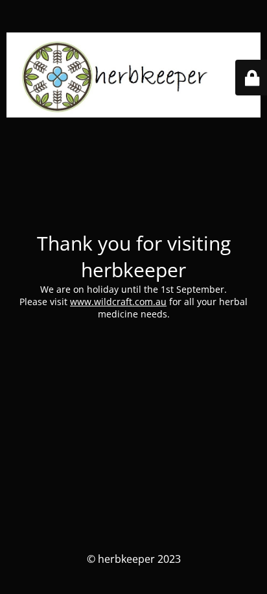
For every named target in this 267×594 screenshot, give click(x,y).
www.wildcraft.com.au (118, 301)
